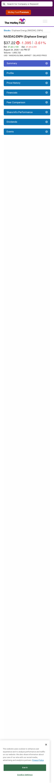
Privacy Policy (38, 760)
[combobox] (27, 4)
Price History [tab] (13, 82)
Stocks (7, 30)
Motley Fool (18, 12)
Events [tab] (10, 131)
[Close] (46, 744)
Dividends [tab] (12, 121)
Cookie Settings (25, 775)
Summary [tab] (12, 63)
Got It (25, 767)
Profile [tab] (10, 73)
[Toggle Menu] (45, 21)
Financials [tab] (12, 92)
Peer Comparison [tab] (16, 102)
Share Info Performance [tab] (20, 112)
